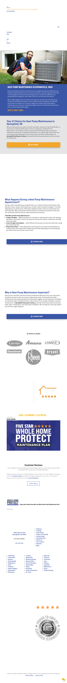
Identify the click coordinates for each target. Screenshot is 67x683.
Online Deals (40, 536)
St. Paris (28, 572)
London (28, 556)
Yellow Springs (48, 570)
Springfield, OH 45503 (19, 534)
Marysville (29, 557)
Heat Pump (40, 533)
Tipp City (46, 556)
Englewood (11, 563)
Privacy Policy (29, 675)
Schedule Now (37, 242)
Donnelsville (12, 561)
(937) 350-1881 (11, 11)
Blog (37, 545)
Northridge (29, 565)
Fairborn (11, 567)
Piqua (28, 567)
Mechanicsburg (31, 559)
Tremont (47, 557)
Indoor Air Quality (42, 534)
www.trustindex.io (33, 478)
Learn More (33, 483)
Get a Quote (34, 145)
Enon (9, 565)
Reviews (39, 544)
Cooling (38, 531)
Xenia (45, 568)
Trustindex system (17, 476)
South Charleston (31, 570)
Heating (38, 529)
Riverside (29, 568)
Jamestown (11, 570)
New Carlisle (30, 561)
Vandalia (47, 565)
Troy (45, 561)
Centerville (11, 557)
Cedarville (11, 556)
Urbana (46, 563)
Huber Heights (12, 568)
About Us (39, 540)
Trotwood (47, 559)
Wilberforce (47, 567)
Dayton (10, 559)
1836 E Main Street (19, 533)
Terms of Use (39, 675)
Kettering (11, 572)
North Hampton (31, 563)
